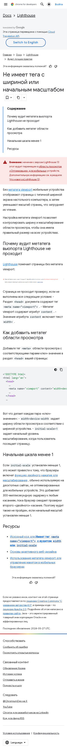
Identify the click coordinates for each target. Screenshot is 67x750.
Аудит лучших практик (20, 59)
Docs (7, 15)
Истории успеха (12, 674)
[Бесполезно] (55, 66)
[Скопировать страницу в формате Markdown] (18, 98)
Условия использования (16, 733)
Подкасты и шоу (12, 685)
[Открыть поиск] (42, 4)
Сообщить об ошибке (15, 646)
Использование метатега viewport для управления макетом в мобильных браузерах (35, 562)
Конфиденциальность (46, 733)
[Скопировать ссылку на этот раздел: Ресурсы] (23, 527)
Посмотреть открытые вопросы (21, 652)
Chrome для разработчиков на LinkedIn (26, 712)
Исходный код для (35, 541)
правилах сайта (12, 613)
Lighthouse (26, 15)
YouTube (7, 706)
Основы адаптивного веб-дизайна (33, 552)
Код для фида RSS (13, 718)
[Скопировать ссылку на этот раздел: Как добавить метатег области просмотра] (46, 338)
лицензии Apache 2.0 (14, 609)
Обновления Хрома (14, 668)
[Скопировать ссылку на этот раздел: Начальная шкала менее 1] (57, 455)
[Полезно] (50, 66)
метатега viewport (20, 190)
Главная (7, 54)
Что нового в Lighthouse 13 (24, 179)
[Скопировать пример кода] (61, 369)
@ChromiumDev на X (15, 701)
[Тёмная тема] (55, 369)
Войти (59, 4)
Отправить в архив (13, 679)
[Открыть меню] (5, 4)
